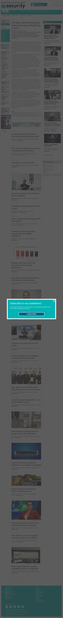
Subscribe (31, 314)
